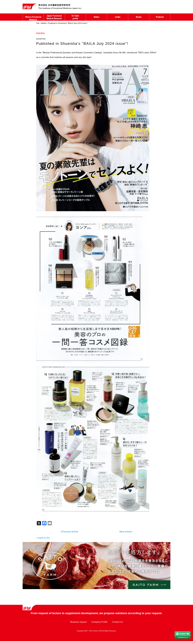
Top (37, 23)
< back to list (43, 537)
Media (43, 23)
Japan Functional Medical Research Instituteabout (54, 19)
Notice (96, 16)
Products (160, 16)
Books (138, 16)
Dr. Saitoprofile (75, 17)
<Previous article (69, 531)
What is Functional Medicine (33, 18)
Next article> (126, 531)
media (117, 16)
